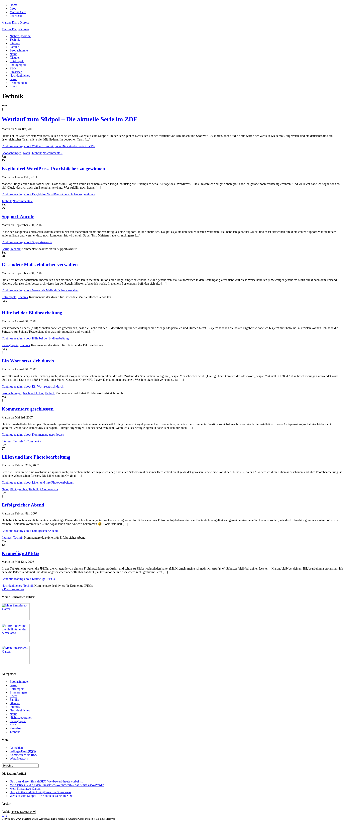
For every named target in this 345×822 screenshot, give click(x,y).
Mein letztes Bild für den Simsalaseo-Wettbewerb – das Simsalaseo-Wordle (57, 785)
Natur (13, 54)
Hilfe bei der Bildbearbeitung (32, 312)
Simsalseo (16, 72)
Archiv (6, 811)
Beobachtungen (19, 50)
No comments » (52, 153)
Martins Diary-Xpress (15, 22)
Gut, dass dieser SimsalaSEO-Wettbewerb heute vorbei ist (46, 781)
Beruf (13, 79)
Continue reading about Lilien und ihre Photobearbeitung (37, 482)
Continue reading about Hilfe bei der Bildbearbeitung (35, 338)
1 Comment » (32, 441)
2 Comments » (49, 489)
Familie (14, 46)
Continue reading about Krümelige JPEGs (28, 579)
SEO (13, 68)
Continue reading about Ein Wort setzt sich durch (32, 386)
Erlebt (13, 86)
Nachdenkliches (20, 75)
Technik (15, 39)
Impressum (16, 15)
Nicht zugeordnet (20, 36)
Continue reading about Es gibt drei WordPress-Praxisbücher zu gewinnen (48, 194)
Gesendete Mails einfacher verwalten (40, 264)
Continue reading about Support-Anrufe (27, 242)
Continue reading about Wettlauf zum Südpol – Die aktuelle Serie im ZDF (48, 146)
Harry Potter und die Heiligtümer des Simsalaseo (40, 792)
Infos (13, 8)
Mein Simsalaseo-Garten (25, 788)
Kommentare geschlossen (28, 408)
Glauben (15, 57)
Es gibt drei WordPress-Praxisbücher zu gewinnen (53, 168)
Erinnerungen (18, 82)
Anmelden (16, 747)
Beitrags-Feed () (23, 751)
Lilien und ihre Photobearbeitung (36, 457)
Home (13, 5)
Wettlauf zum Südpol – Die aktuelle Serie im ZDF (69, 119)
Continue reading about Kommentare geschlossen (33, 434)
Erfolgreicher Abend (23, 504)
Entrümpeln (17, 61)
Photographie (18, 64)
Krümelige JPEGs (20, 553)
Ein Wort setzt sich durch (28, 360)
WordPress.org (19, 758)
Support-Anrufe (18, 216)
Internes (15, 43)
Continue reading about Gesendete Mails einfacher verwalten (40, 290)
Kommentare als (23, 755)
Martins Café (18, 12)
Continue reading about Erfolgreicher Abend (30, 530)
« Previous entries (13, 589)
